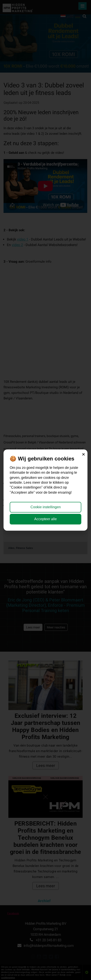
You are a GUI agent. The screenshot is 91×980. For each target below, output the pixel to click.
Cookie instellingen (45, 507)
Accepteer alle (45, 519)
